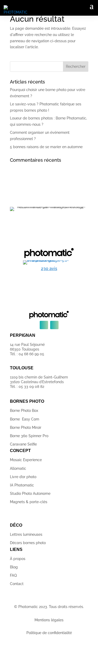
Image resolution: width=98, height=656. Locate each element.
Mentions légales (49, 620)
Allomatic (18, 468)
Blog (14, 567)
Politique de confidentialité (49, 633)
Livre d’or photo (23, 477)
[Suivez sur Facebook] (44, 325)
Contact (17, 584)
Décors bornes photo (28, 543)
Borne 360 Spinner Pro (29, 436)
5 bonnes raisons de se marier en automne (46, 147)
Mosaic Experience (26, 460)
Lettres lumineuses (26, 534)
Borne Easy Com (24, 419)
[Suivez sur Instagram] (54, 325)
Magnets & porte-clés (28, 502)
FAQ (13, 575)
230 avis (49, 268)
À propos (17, 559)
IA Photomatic (22, 485)
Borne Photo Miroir (25, 427)
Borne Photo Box (24, 410)
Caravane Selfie (23, 444)
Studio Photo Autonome (30, 493)
